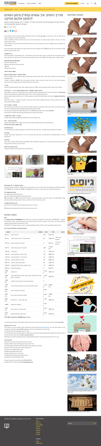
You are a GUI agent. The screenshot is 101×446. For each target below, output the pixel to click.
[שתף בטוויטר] (13, 31)
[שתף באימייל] (15, 31)
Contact (38, 427)
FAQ (40, 3)
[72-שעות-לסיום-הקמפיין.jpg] (13, 159)
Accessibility (39, 425)
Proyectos (21, 3)
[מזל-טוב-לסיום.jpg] (13, 172)
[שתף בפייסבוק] (11, 31)
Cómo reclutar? (32, 3)
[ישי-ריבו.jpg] (55, 159)
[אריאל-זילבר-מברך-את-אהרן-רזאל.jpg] (34, 159)
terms (37, 421)
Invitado (82, 3)
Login (37, 441)
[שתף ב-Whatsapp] (8, 31)
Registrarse (39, 443)
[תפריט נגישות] (95, 3)
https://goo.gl (45, 327)
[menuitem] (22, 3)
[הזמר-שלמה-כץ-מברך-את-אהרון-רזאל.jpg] (34, 172)
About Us (38, 423)
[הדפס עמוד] (5, 31)
